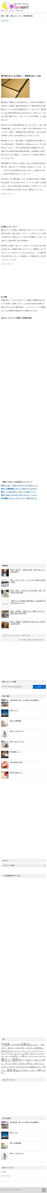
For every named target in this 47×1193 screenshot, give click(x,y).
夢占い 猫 (23, 1060)
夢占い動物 (33, 1048)
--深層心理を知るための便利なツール (19, 485)
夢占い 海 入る (36, 1053)
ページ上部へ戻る (44, 1190)
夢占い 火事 (19, 1056)
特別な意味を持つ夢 (16, 762)
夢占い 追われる (20, 1064)
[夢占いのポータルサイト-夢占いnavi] (16, 6)
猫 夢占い (26, 1070)
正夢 (44, 1067)
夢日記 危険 (26, 1067)
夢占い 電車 (8, 1067)
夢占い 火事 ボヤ (29, 1056)
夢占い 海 (28, 1054)
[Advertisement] (23, 49)
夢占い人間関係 (16, 1048)
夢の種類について (15, 752)
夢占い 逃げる (34, 1063)
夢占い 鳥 (15, 1067)
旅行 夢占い (38, 1067)
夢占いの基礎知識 (15, 721)
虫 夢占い (33, 1070)
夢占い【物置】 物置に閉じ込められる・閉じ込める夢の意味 (27, 623)
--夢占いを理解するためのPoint (19, 489)
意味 (32, 1067)
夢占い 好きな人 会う (17, 1051)
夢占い (30, 1044)
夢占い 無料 (10, 1060)
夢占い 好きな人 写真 (29, 1051)
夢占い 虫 (31, 1060)
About (4, 1171)
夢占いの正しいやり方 (17, 741)
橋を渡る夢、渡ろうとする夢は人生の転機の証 (24, 700)
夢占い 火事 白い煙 (40, 1056)
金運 (43, 1070)
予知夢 (5, 1044)
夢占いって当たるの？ (17, 731)
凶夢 (18, 1044)
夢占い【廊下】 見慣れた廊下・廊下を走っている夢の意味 (27, 571)
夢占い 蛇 (39, 1060)
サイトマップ (6, 1175)
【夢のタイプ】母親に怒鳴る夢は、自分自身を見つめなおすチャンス (27, 602)
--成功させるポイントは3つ (19, 495)
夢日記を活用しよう (16, 772)
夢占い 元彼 (25, 1048)
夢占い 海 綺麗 (10, 1056)
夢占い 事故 (7, 1048)
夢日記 (20, 1067)
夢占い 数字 (13, 1054)
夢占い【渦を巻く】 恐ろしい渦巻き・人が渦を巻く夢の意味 (17, 635)
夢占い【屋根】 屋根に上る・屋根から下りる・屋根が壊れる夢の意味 (27, 612)
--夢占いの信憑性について (18, 492)
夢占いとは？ (14, 710)
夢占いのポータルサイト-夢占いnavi (13, 1189)
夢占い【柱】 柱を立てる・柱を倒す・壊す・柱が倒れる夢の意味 (27, 591)
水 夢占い (4, 1070)
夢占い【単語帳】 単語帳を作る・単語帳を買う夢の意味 (31, 639)
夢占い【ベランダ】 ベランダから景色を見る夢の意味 (27, 581)
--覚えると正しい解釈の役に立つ (19, 498)
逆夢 (39, 1070)
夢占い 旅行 (21, 1053)
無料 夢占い (14, 1070)
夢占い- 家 (5, 20)
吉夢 (23, 1044)
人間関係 (13, 1045)
